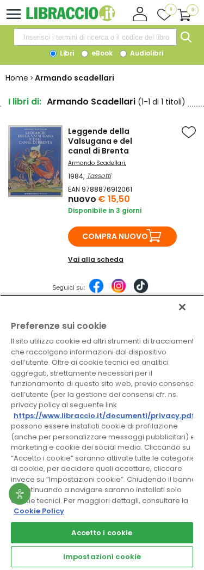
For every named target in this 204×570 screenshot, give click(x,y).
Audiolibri (145, 53)
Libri (66, 53)
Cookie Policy (39, 511)
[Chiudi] (182, 307)
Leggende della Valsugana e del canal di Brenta (100, 141)
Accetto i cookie (101, 533)
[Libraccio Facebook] (96, 291)
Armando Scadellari (96, 163)
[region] (102, 432)
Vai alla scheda (95, 259)
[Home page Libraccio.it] (70, 18)
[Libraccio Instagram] (118, 291)
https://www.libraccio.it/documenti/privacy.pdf (104, 415)
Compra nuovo (115, 236)
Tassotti (98, 175)
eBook (101, 53)
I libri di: (24, 101)
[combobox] (95, 37)
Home (16, 77)
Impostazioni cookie (102, 556)
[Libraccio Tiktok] (141, 291)
